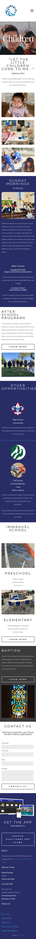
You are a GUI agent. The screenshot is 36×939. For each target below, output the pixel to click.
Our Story (5, 914)
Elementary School (10, 926)
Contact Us (18, 786)
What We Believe (9, 931)
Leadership (7, 918)
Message (4, 769)
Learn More (18, 347)
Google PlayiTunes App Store (18, 839)
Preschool (6, 922)
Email (3, 760)
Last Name (5, 750)
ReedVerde (20, 935)
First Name (5, 743)
